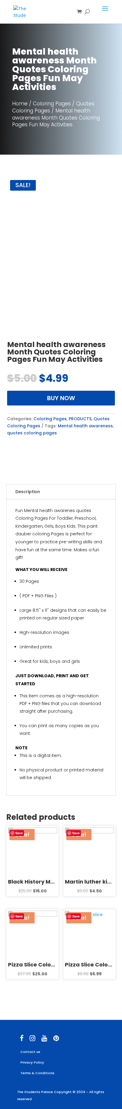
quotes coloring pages (32, 433)
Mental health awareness (85, 426)
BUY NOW (61, 398)
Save (19, 833)
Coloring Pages (52, 103)
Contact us (30, 1051)
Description (27, 492)
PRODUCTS (80, 419)
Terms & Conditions (37, 1073)
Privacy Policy (32, 1062)
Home (20, 103)
